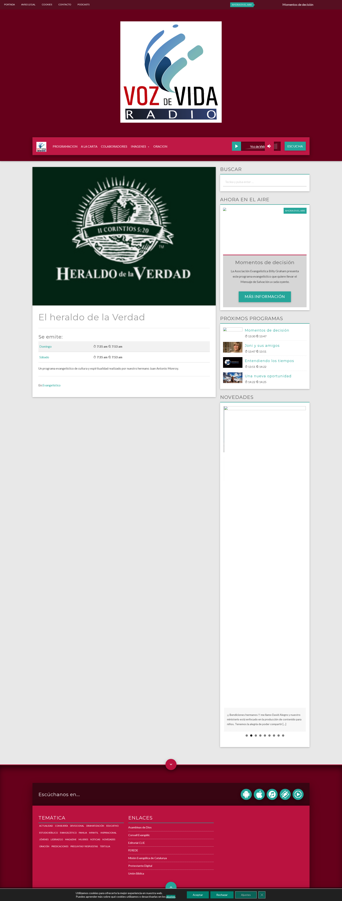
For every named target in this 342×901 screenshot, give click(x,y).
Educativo (112, 825)
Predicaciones (59, 846)
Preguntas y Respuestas (84, 846)
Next (312, 569)
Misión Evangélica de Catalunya (147, 858)
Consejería (61, 825)
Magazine (70, 839)
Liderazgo (57, 839)
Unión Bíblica (136, 873)
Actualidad (46, 825)
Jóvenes (43, 839)
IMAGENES (138, 146)
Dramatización (95, 825)
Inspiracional (109, 832)
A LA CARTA (89, 146)
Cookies (47, 4)
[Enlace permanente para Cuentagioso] (256, 556)
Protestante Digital (140, 865)
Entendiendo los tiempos (269, 361)
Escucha (295, 146)
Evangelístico (52, 385)
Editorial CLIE (136, 842)
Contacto (64, 4)
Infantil (93, 832)
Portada (9, 4)
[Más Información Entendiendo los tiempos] (234, 362)
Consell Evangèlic (139, 835)
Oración (44, 846)
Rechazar (222, 894)
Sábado (44, 357)
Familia (83, 832)
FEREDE (133, 850)
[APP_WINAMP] (285, 794)
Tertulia (105, 846)
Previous (218, 569)
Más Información (265, 296)
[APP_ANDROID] (246, 794)
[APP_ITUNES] (272, 794)
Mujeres (83, 839)
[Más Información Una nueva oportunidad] (234, 377)
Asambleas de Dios (140, 827)
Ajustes (246, 894)
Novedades (108, 839)
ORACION (160, 146)
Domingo (45, 346)
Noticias (95, 839)
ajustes (170, 896)
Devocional (77, 825)
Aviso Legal (28, 4)
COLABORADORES (114, 146)
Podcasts (83, 4)
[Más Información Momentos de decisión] (234, 332)
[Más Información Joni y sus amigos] (234, 347)
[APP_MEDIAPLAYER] (298, 794)
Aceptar (198, 894)
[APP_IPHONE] (259, 794)
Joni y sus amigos (262, 345)
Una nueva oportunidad (268, 376)
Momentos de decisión (267, 330)
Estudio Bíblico (48, 832)
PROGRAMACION (65, 146)
